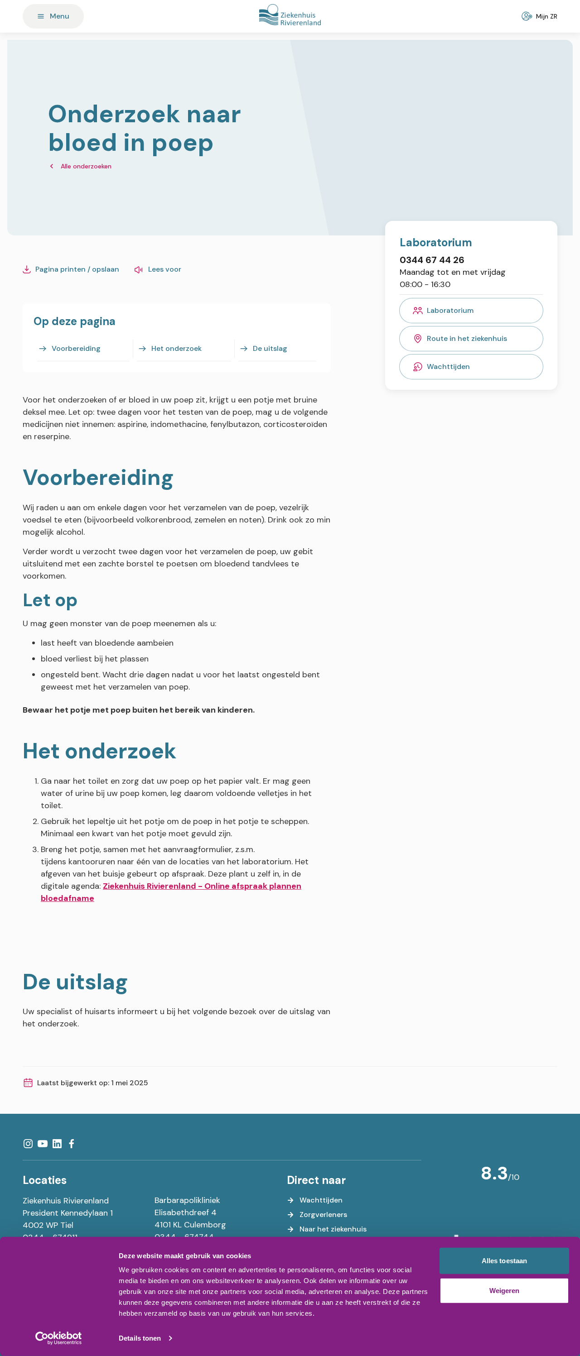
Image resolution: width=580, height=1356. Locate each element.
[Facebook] (71, 1143)
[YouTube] (42, 1143)
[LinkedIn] (57, 1143)
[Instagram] (28, 1143)
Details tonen (140, 1338)
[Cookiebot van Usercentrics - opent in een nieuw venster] (58, 1338)
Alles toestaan (504, 1261)
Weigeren (504, 1290)
